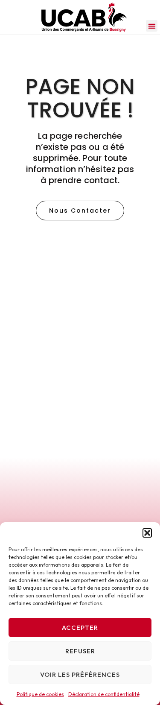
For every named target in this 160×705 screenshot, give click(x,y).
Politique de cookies (40, 694)
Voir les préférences (80, 674)
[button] (147, 533)
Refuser (80, 651)
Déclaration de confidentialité (104, 694)
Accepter (80, 627)
